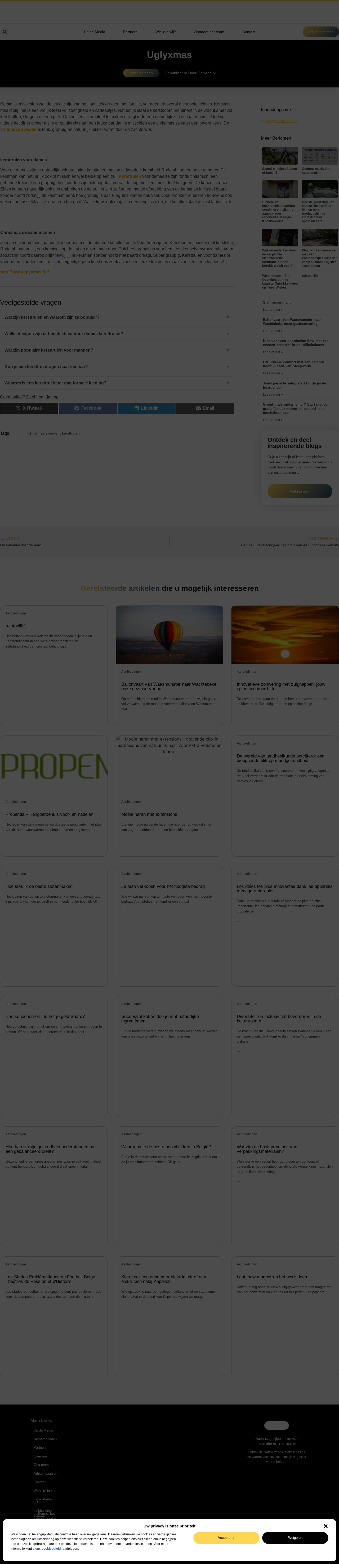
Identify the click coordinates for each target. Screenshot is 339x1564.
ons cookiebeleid (48, 1548)
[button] (325, 1526)
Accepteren (226, 1538)
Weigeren (295, 1538)
